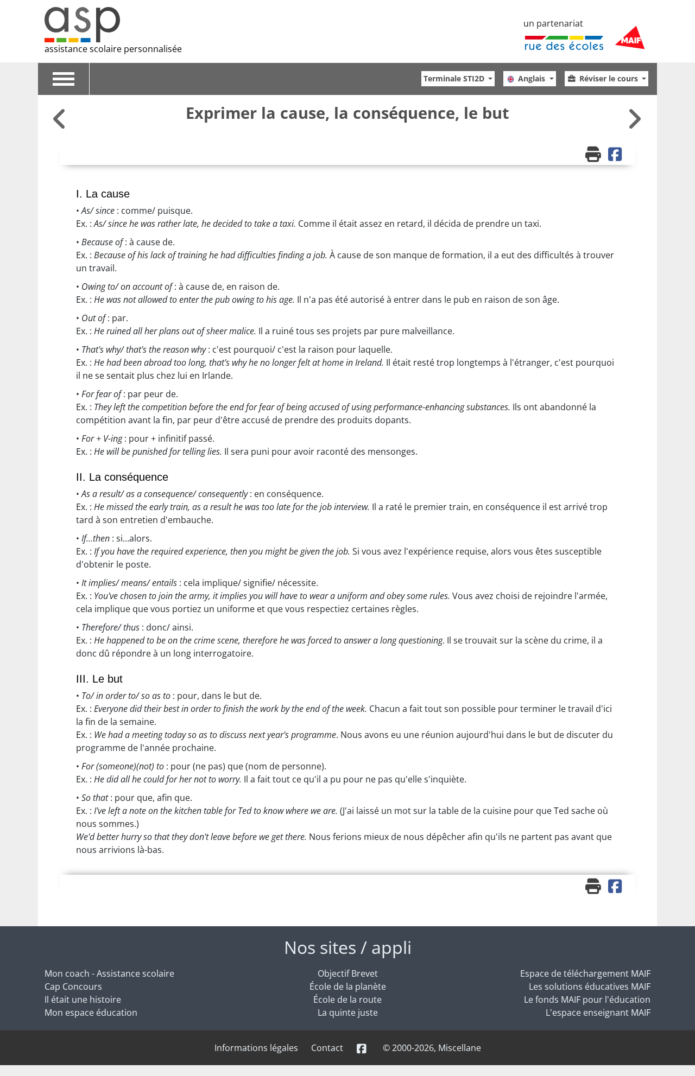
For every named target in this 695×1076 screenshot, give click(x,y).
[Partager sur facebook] (616, 155)
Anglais (532, 78)
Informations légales (256, 1048)
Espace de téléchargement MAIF (585, 973)
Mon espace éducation (91, 1012)
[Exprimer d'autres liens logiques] (634, 118)
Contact (327, 1048)
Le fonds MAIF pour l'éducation (587, 999)
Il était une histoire (83, 999)
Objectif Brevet (348, 973)
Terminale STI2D (455, 78)
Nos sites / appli (348, 947)
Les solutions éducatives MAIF (589, 986)
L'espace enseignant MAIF (598, 1012)
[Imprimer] (594, 155)
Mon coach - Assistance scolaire (109, 973)
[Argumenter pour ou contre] (61, 118)
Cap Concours (73, 986)
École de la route (347, 999)
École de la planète (347, 986)
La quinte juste (348, 1012)
